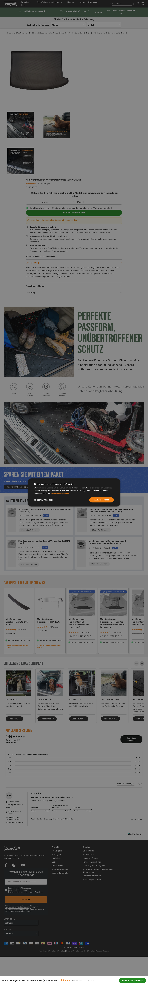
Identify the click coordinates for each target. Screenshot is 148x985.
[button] (43, 500)
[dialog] (74, 492)
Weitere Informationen (60, 493)
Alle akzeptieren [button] (101, 500)
